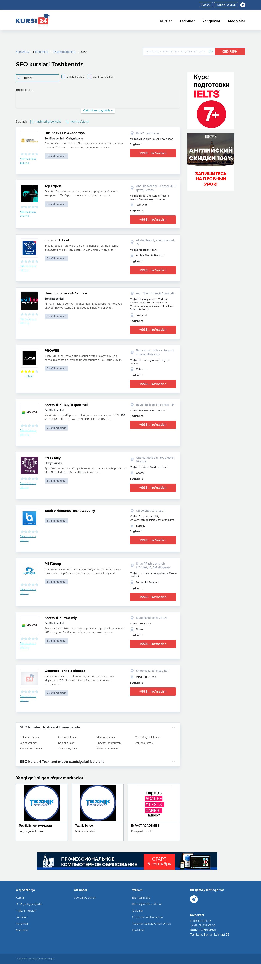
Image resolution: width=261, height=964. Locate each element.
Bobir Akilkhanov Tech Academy (70, 511)
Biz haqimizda (141, 898)
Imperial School (57, 240)
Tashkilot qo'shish (226, 4)
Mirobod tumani (106, 737)
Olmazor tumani (29, 743)
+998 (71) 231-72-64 (202, 925)
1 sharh (29, 376)
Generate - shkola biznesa (65, 671)
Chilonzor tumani (68, 737)
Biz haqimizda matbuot (147, 904)
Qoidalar (137, 911)
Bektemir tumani (29, 737)
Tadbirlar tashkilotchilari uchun (151, 924)
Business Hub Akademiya (65, 133)
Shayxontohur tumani (109, 743)
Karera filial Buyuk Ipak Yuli (66, 405)
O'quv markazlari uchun (147, 917)
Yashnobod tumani (107, 748)
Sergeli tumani (66, 743)
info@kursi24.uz (200, 921)
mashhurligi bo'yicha (47, 122)
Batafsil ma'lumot (56, 156)
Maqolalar (236, 21)
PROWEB (52, 350)
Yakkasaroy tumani (69, 748)
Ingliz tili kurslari (26, 911)
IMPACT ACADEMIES (145, 825)
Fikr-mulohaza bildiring (28, 160)
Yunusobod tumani (31, 748)
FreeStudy (53, 458)
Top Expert (53, 186)
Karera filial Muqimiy (61, 618)
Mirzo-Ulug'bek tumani (148, 737)
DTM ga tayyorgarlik (29, 904)
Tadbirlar (187, 21)
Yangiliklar (211, 21)
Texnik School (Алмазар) (35, 825)
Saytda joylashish (85, 898)
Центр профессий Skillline (66, 293)
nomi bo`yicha (79, 122)
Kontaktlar (138, 930)
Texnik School (84, 825)
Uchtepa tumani (144, 743)
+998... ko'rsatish (152, 153)
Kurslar (166, 21)
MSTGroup (53, 564)
